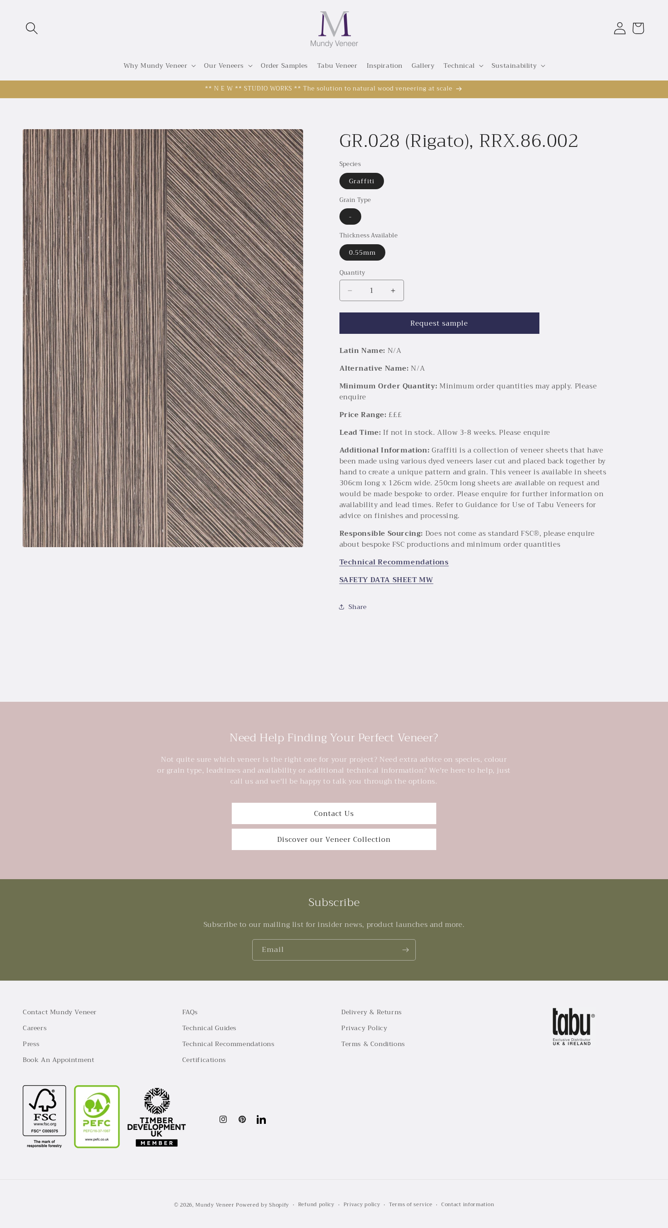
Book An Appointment (58, 1059)
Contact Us (334, 814)
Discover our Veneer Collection (334, 840)
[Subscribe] (405, 950)
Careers (35, 1027)
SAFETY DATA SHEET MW (386, 580)
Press (31, 1043)
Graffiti (361, 181)
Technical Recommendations (394, 562)
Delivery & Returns (371, 1012)
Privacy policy (362, 1205)
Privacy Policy (364, 1027)
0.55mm (362, 252)
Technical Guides (209, 1027)
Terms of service (410, 1205)
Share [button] (358, 606)
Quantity (352, 272)
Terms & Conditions (373, 1043)
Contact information (467, 1205)
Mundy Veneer (214, 1205)
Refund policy (316, 1205)
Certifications (204, 1059)
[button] (32, 28)
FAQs (190, 1012)
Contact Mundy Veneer (60, 1012)
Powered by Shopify (262, 1205)
